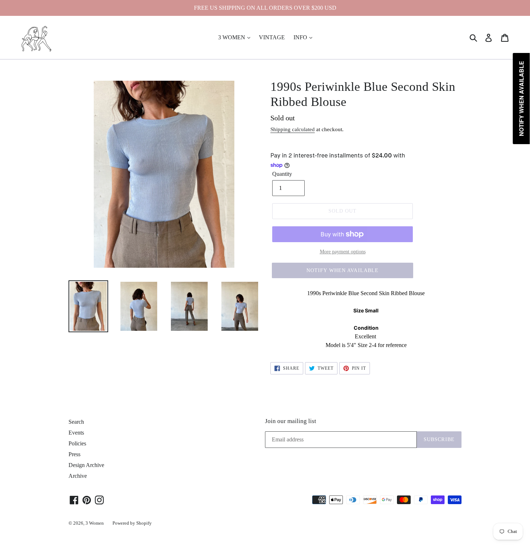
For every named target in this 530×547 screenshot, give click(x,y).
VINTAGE (272, 37)
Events (76, 433)
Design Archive (86, 465)
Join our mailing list (290, 421)
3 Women (94, 523)
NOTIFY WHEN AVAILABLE (342, 270)
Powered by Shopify (132, 523)
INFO (301, 37)
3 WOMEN (232, 37)
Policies (77, 443)
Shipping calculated (292, 129)
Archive (78, 476)
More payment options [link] (343, 251)
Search (76, 422)
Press (74, 454)
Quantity (282, 174)
